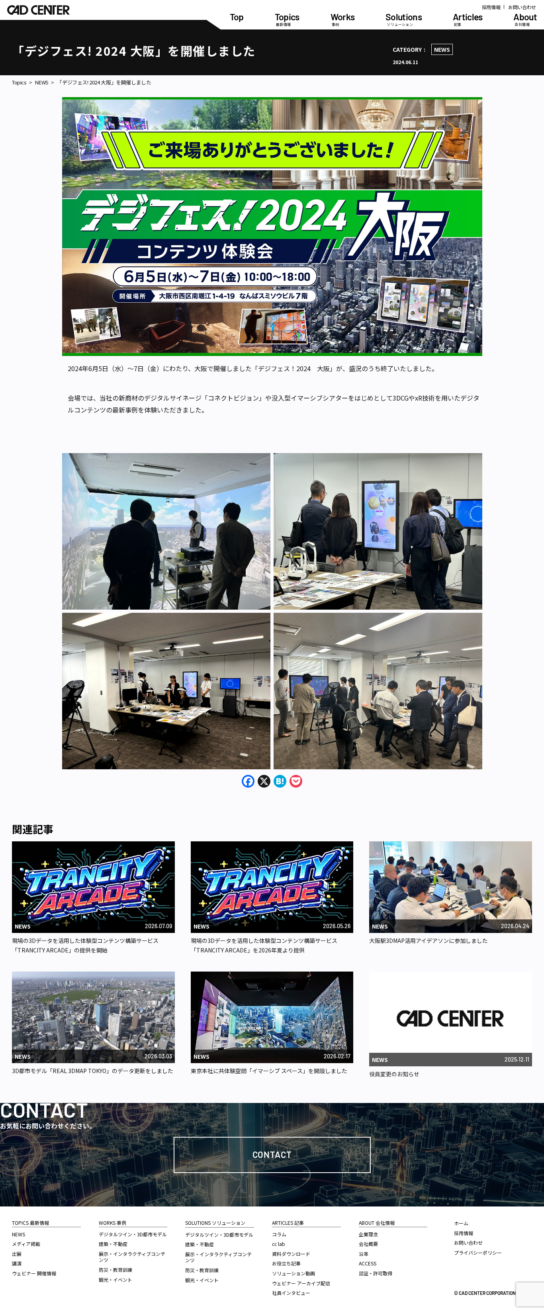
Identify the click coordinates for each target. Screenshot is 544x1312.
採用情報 (491, 7)
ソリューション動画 (293, 1273)
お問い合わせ (522, 7)
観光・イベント (115, 1279)
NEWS (442, 49)
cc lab (278, 1243)
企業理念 (368, 1234)
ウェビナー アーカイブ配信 (301, 1283)
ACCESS (367, 1263)
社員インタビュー (291, 1292)
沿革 (363, 1253)
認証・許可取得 (375, 1273)
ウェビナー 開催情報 (34, 1273)
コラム (279, 1234)
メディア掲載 (26, 1243)
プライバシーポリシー (478, 1252)
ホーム (461, 1223)
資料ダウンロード (291, 1253)
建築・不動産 (113, 1243)
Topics (19, 82)
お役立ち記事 (286, 1263)
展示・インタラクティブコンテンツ (132, 1256)
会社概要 (368, 1243)
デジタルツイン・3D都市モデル (133, 1234)
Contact (272, 1154)
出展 (17, 1253)
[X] (264, 781)
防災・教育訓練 (115, 1269)
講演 (17, 1263)
